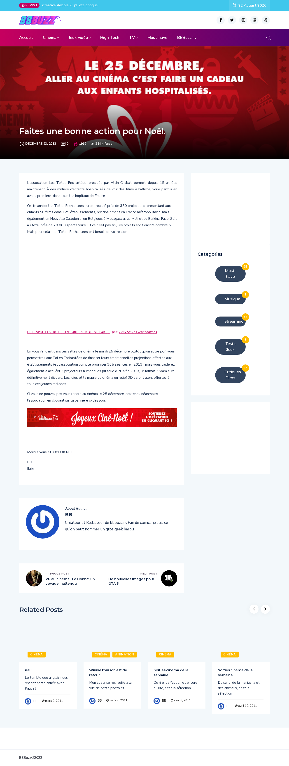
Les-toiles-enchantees (138, 332)
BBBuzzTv (186, 37)
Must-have (157, 37)
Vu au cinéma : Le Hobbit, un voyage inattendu (70, 581)
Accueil (26, 37)
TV (132, 37)
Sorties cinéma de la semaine (171, 672)
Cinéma (49, 37)
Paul (28, 670)
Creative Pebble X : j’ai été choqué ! (70, 5)
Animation (124, 655)
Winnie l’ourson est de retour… (108, 672)
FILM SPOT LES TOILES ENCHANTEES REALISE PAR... (68, 332)
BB (35, 701)
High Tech (109, 37)
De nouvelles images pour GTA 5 (131, 581)
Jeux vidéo (78, 37)
